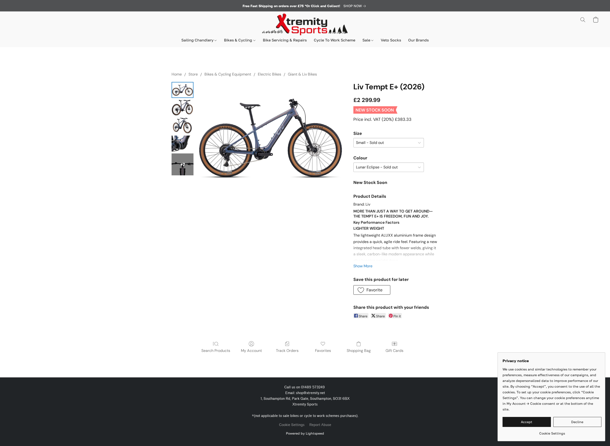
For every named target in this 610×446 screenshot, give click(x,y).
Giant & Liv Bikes (302, 74)
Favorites (323, 350)
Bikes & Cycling (238, 40)
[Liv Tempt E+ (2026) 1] (182, 108)
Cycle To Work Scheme (334, 40)
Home (177, 74)
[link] (355, 6)
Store (193, 74)
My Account (251, 350)
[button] (305, 24)
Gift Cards (394, 350)
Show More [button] (362, 266)
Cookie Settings (292, 425)
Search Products (215, 350)
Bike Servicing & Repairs (285, 40)
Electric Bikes (269, 74)
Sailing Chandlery (197, 40)
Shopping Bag (359, 350)
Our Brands (418, 40)
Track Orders (287, 350)
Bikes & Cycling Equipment (227, 74)
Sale (366, 40)
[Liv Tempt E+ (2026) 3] (182, 144)
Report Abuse (320, 425)
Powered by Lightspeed (305, 433)
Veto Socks (391, 40)
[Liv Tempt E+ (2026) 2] (182, 126)
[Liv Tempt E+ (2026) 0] (182, 90)
